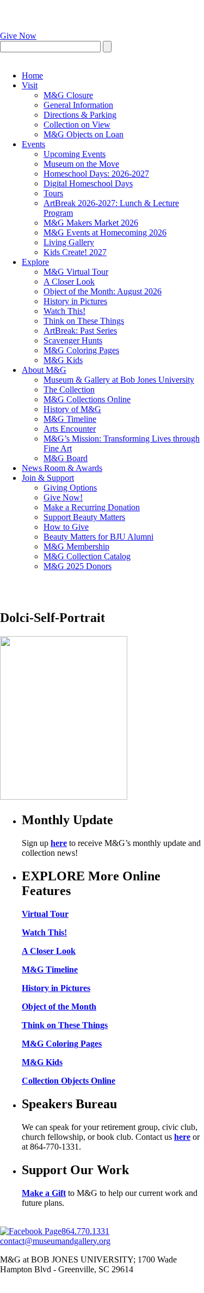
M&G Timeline (70, 419)
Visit (30, 85)
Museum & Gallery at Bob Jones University (119, 379)
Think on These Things (84, 320)
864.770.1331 (85, 1231)
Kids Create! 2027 (75, 252)
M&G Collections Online (87, 399)
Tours (53, 193)
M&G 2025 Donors (78, 566)
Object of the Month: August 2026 (103, 291)
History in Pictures (75, 301)
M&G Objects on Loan (83, 134)
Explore (35, 262)
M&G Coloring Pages (81, 350)
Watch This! (64, 311)
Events (33, 144)
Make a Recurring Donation (92, 507)
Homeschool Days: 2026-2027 (96, 173)
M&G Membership (76, 546)
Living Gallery (69, 242)
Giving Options (70, 487)
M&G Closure (68, 95)
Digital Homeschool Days (88, 183)
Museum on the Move (81, 163)
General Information (78, 105)
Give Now (18, 35)
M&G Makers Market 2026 (91, 222)
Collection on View (77, 124)
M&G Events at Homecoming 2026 (105, 232)
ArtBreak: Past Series (80, 330)
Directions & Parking (80, 114)
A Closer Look (69, 281)
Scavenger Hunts (73, 340)
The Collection (69, 389)
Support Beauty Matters (84, 517)
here (59, 843)
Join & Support (48, 477)
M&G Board (66, 458)
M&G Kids (63, 360)
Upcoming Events (75, 154)
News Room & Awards (62, 468)
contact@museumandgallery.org (55, 1241)
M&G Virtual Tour (76, 271)
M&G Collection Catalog (87, 556)
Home (32, 75)
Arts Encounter (70, 428)
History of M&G (72, 409)
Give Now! (63, 497)
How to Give (66, 526)
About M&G (44, 369)
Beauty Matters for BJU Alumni (98, 536)
